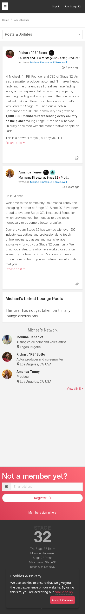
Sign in (56, 6)
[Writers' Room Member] (51, 53)
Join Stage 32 (72, 6)
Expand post (14, 142)
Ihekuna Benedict (30, 337)
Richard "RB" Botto (33, 53)
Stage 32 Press (42, 557)
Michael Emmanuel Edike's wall (48, 62)
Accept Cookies (62, 600)
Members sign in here (42, 512)
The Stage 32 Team (42, 548)
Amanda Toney (30, 172)
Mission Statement (42, 553)
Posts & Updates (18, 34)
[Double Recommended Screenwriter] (52, 172)
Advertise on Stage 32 (42, 562)
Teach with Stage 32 (42, 567)
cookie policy (64, 592)
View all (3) (74, 388)
